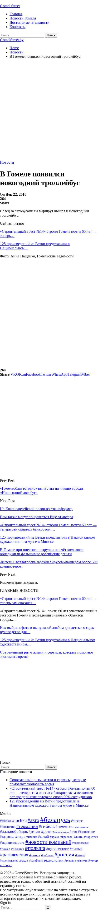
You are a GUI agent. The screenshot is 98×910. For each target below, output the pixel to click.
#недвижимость (12, 842)
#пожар (5, 849)
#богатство (7, 827)
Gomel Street (10, 6)
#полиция (17, 849)
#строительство (9, 860)
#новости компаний (48, 842)
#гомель (62, 827)
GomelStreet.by (12, 40)
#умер (93, 860)
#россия (64, 854)
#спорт (80, 855)
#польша (35, 848)
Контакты (17, 27)
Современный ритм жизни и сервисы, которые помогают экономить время (48, 782)
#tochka (19, 820)
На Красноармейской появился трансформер (36, 509)
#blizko (5, 821)
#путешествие (57, 849)
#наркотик (91, 837)
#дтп (73, 832)
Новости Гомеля (23, 18)
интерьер (6, 865)
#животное (86, 831)
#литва (78, 837)
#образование (80, 842)
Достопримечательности (29, 22)
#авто (33, 820)
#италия (31, 837)
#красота (66, 837)
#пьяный (76, 849)
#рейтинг (47, 855)
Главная (16, 14)
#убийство (81, 860)
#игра (20, 836)
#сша (23, 860)
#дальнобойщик (14, 831)
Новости (7, 162)
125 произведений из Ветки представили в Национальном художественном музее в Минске (49, 803)
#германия (27, 826)
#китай (43, 837)
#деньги (34, 832)
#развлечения (14, 855)
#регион (34, 855)
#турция (69, 860)
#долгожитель (61, 831)
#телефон (34, 860)
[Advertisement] (49, 111)
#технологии (52, 860)
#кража (54, 837)
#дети (46, 831)
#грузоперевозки (78, 826)
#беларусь (55, 819)
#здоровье (7, 837)
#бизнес (77, 821)
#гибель (47, 826)
